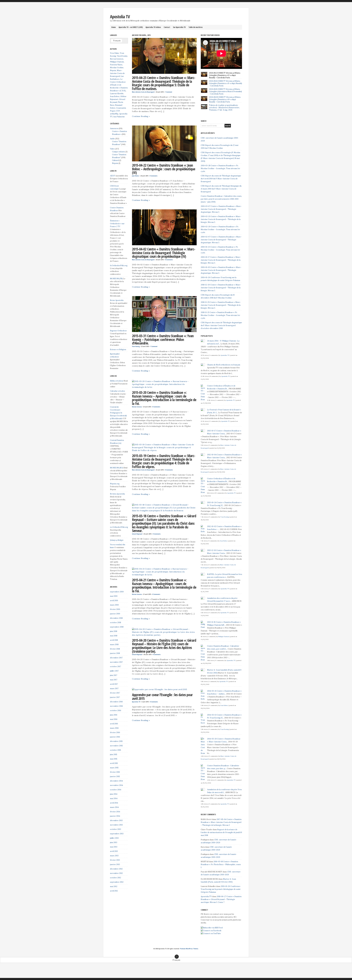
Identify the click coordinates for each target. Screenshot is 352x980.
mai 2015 (113, 759)
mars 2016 (114, 728)
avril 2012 (114, 891)
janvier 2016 (115, 737)
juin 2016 (113, 715)
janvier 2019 (115, 614)
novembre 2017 (116, 662)
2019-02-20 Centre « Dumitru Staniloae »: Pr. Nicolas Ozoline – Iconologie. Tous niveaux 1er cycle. (220, 229)
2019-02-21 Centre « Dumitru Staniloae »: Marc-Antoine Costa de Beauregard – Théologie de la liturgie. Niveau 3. (221, 219)
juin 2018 (113, 631)
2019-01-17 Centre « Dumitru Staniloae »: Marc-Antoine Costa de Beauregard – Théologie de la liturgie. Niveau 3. (221, 260)
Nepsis (113, 70)
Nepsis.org (114, 484)
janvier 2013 (115, 864)
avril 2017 (114, 684)
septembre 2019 (117, 592)
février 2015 (115, 772)
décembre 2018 (116, 618)
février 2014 (115, 812)
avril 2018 (114, 640)
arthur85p (114, 114)
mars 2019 (114, 605)
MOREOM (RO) (116, 468)
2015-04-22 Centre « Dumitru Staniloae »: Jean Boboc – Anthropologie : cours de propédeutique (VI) (163, 169)
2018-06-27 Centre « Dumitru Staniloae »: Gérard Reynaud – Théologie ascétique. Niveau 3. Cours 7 (221, 899)
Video (112, 149)
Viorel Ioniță (122, 56)
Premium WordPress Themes (189, 949)
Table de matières (196, 27)
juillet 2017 (114, 671)
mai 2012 (113, 886)
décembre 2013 (116, 820)
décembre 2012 (116, 869)
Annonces (114, 128)
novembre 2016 (116, 706)
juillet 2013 (114, 838)
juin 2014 (113, 794)
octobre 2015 (115, 750)
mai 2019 (113, 596)
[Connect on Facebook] (211, 930)
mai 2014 (113, 798)
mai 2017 (113, 680)
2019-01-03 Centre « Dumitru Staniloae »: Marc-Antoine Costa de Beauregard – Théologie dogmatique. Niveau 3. (221, 270)
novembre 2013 (116, 825)
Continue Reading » (141, 116)
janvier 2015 (115, 776)
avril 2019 (114, 600)
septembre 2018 (116, 627)
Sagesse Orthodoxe (118, 331)
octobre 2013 (115, 829)
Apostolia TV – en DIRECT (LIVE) (131, 27)
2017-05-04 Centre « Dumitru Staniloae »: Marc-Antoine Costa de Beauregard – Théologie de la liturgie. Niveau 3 (221, 822)
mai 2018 (113, 636)
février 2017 (115, 693)
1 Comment (168, 92)
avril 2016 (114, 724)
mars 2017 (114, 688)
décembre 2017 (116, 658)
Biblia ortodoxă (116, 381)
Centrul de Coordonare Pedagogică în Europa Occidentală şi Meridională (118, 413)
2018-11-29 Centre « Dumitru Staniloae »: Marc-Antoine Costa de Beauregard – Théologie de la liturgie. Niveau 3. (221, 305)
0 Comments (153, 176)
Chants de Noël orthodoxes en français (223, 365)
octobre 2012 (115, 877)
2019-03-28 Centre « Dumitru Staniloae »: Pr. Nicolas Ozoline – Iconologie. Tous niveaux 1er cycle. (220, 168)
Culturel (115, 160)
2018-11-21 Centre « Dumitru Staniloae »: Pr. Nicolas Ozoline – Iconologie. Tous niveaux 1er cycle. (220, 315)
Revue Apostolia (116, 300)
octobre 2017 (115, 666)
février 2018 (115, 649)
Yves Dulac (114, 53)
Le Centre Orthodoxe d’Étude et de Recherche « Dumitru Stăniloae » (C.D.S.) (119, 85)
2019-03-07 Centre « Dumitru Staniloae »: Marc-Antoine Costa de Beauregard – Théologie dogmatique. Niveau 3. (221, 209)
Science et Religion (118, 349)
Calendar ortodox (117, 391)
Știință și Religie (116, 540)
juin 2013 (113, 842)
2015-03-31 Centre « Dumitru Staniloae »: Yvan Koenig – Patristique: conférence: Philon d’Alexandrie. (163, 339)
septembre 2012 (116, 882)
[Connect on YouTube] (211, 933)
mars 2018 (114, 644)
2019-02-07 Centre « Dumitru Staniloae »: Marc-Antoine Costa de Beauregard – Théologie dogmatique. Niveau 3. (221, 240)
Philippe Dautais (117, 62)
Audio (112, 138)
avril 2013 (114, 851)
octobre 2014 (115, 790)
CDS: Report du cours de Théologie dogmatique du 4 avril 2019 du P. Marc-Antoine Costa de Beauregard (221, 179)
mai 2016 (113, 719)
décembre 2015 (116, 741)
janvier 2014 (115, 816)
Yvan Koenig (136, 346)
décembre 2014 (116, 781)
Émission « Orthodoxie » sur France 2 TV (117, 224)
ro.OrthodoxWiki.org (119, 527)
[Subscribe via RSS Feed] (212, 927)
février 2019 (115, 609)
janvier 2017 (115, 697)
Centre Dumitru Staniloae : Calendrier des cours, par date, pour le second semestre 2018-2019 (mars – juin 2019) (221, 199)
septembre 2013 (116, 833)
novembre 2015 (116, 746)
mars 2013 (114, 855)
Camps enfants (118, 152)
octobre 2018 (115, 622)
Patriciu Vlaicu (116, 65)
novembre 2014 (116, 785)
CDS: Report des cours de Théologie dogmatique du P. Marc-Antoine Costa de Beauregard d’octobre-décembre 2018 (221, 325)
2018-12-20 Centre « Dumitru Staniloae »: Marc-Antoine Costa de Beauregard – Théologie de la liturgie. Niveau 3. (221, 288)
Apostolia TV (120, 17)
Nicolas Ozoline (116, 67)
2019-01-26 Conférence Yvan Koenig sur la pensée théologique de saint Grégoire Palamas (220, 889)
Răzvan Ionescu (137, 407)
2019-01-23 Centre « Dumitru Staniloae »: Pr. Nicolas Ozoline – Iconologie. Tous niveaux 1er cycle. (220, 250)
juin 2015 (113, 754)
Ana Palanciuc (119, 116)
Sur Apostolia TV (179, 27)
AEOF (112, 176)
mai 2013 (113, 847)
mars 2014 (114, 807)
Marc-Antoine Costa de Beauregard (143, 92)
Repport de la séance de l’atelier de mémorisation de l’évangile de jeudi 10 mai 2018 (221, 832)
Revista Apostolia (117, 494)
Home (113, 27)
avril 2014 (114, 803)
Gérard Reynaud (137, 534)
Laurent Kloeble (116, 93)
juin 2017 (113, 675)
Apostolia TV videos (153, 27)
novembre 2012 (116, 873)
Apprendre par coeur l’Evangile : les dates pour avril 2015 (162, 696)
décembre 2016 (116, 702)
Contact (167, 27)
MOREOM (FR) (116, 278)
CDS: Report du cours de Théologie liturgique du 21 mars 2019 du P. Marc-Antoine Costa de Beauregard (221, 189)
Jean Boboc (135, 176)
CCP (118, 111)
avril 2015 (114, 763)
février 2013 (115, 860)
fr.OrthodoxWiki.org (118, 265)
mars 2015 (114, 768)
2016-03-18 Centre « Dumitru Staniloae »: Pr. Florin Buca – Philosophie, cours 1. (221, 864)
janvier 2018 (115, 653)
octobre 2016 (115, 710)
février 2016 (115, 732)
